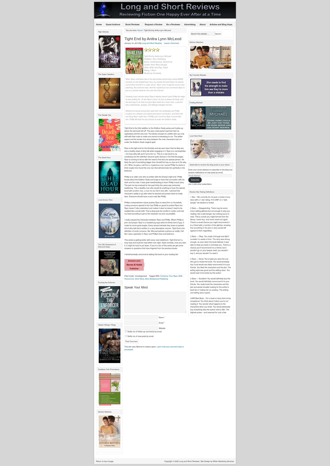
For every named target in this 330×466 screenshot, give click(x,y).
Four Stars (173, 276)
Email (161, 322)
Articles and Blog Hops (220, 24)
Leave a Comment (171, 43)
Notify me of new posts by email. (140, 336)
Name (161, 317)
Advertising (190, 24)
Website (162, 328)
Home (99, 24)
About (203, 24)
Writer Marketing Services (223, 461)
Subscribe (195, 179)
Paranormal (129, 278)
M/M (180, 276)
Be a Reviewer (173, 24)
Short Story (139, 278)
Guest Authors (112, 24)
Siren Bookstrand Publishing (156, 278)
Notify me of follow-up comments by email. (144, 331)
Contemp (164, 276)
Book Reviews (131, 24)
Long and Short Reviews (165, 10)
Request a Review (153, 24)
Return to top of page (104, 461)
